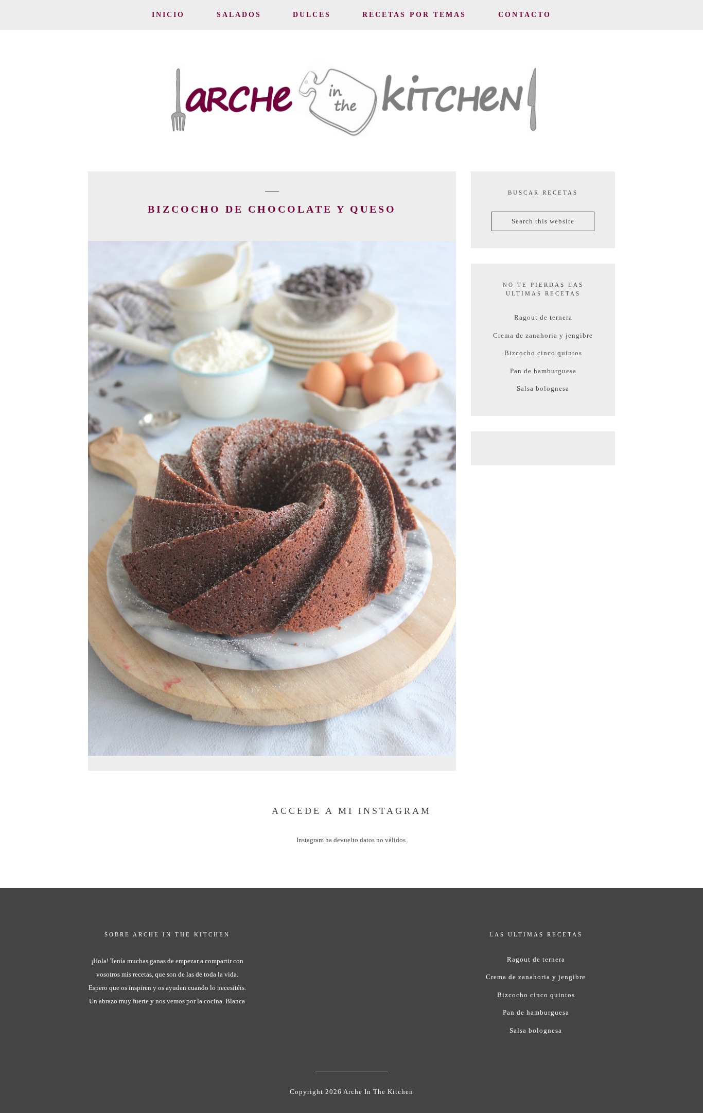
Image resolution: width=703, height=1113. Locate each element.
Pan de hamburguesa (543, 371)
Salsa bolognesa (543, 388)
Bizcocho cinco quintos (543, 353)
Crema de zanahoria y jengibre (543, 335)
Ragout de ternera (543, 317)
